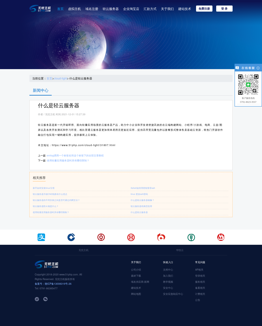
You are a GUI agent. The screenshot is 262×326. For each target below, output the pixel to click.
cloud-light (60, 78)
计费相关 (200, 294)
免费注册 (204, 8)
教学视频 (168, 281)
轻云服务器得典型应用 (141, 206)
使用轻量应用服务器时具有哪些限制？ (68, 160)
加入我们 (168, 275)
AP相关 (199, 269)
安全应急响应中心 (173, 294)
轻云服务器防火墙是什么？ (45, 206)
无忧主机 (84, 250)
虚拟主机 (74, 8)
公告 (197, 300)
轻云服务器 (111, 8)
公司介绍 (136, 269)
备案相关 (200, 287)
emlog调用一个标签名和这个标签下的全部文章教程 (75, 155)
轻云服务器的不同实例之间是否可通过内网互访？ (56, 199)
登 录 (224, 8)
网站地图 (136, 294)
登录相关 (200, 275)
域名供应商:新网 (140, 281)
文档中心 (168, 269)
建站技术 (184, 8)
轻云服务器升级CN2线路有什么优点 (50, 193)
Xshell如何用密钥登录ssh (143, 187)
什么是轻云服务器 (139, 212)
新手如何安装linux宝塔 (44, 187)
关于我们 (167, 8)
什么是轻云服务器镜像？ (142, 199)
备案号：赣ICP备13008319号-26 (53, 283)
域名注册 (91, 8)
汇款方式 (150, 8)
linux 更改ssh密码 (139, 193)
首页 (60, 8)
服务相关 (200, 281)
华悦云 (180, 250)
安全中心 (168, 287)
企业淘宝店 (131, 8)
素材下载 (136, 275)
